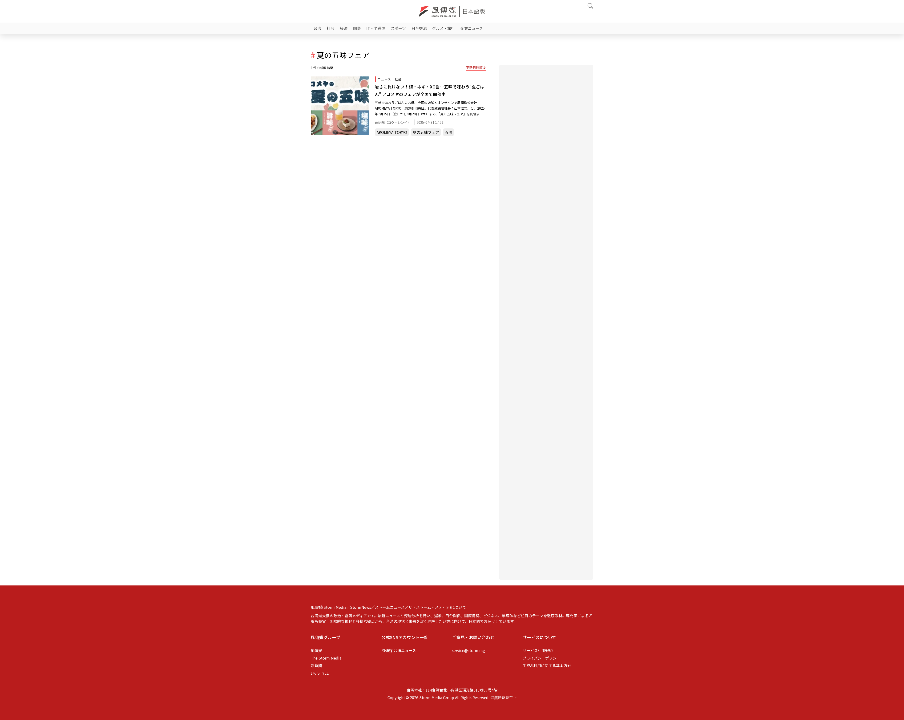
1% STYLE (320, 673)
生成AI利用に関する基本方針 (547, 665)
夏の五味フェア (426, 132)
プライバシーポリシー (541, 658)
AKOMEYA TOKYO (392, 132)
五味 (448, 132)
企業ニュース (471, 28)
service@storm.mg (468, 650)
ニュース (384, 79)
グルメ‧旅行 (443, 28)
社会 (330, 28)
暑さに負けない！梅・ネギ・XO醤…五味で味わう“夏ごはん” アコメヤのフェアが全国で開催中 (429, 90)
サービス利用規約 (538, 650)
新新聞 (316, 665)
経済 (343, 28)
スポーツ (398, 28)
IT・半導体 (375, 28)
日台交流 (419, 28)
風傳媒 (316, 650)
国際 (357, 28)
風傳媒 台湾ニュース (398, 650)
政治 (317, 28)
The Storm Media (326, 658)
